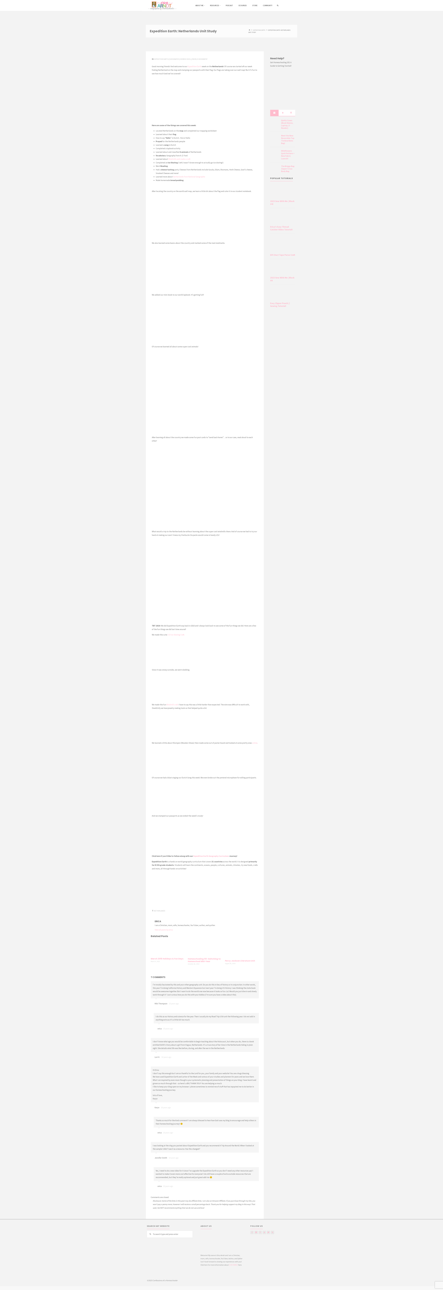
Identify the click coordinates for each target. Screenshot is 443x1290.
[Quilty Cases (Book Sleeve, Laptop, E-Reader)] (274, 123)
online (254, 743)
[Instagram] (256, 1232)
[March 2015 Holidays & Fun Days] (168, 948)
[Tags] (291, 113)
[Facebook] (252, 1232)
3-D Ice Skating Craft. (176, 634)
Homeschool (185, 59)
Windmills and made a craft (179, 159)
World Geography (199, 59)
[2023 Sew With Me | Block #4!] (282, 192)
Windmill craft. (172, 704)
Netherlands (159, 911)
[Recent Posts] (274, 113)
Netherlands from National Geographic (189, 176)
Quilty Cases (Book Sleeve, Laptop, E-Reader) (287, 124)
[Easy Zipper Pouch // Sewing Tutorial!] (282, 294)
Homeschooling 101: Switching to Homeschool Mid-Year (204, 960)
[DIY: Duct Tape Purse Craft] (282, 244)
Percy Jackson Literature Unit (240, 961)
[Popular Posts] (283, 113)
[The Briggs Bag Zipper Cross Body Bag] (274, 169)
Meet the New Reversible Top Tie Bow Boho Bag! (287, 139)
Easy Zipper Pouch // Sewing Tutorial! (280, 304)
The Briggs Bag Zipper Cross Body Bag (287, 169)
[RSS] (272, 1232)
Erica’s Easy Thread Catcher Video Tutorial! (281, 228)
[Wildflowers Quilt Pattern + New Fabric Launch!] (274, 153)
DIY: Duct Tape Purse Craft (282, 255)
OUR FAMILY (233, 1265)
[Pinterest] (260, 1232)
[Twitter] (268, 1232)
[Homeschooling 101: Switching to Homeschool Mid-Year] (205, 948)
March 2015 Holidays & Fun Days (167, 958)
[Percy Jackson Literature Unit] (242, 949)
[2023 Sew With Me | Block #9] (282, 268)
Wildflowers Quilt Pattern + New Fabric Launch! (288, 155)
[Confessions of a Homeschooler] (162, 5)
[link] (278, 5)
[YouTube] (264, 1232)
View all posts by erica (164, 930)
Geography (174, 59)
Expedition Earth (259, 30)
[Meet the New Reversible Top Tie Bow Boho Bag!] (274, 138)
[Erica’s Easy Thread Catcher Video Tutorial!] (282, 217)
